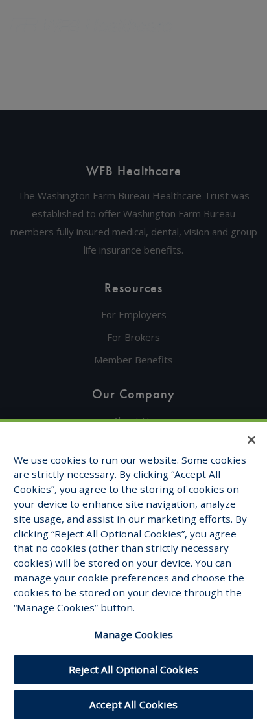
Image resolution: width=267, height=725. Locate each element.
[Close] (251, 440)
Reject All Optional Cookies (133, 669)
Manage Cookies (133, 634)
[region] (133, 572)
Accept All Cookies (133, 704)
